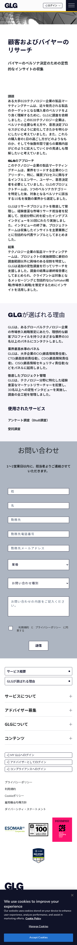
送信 (38, 646)
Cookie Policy (33, 918)
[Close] (72, 895)
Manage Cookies (38, 926)
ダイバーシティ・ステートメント (25, 809)
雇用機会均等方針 (16, 802)
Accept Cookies (38, 937)
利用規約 (24, 627)
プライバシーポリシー (48, 627)
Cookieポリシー (14, 796)
